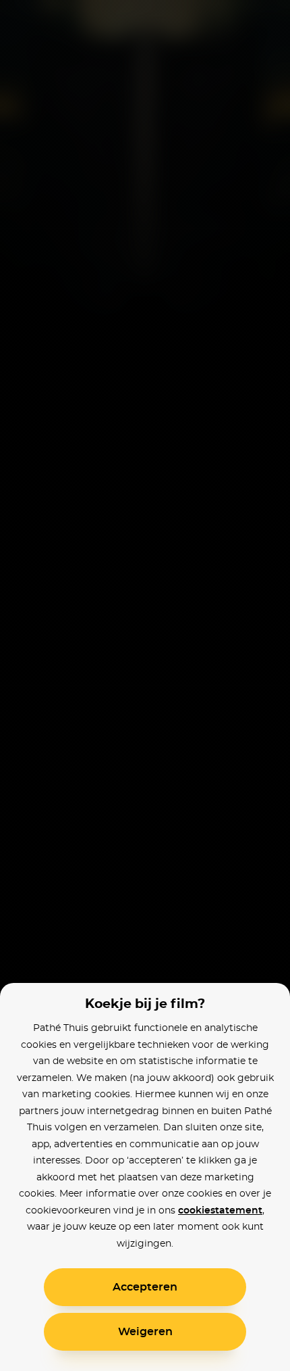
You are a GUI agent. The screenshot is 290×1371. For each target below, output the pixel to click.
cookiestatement (220, 1211)
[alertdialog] (145, 685)
